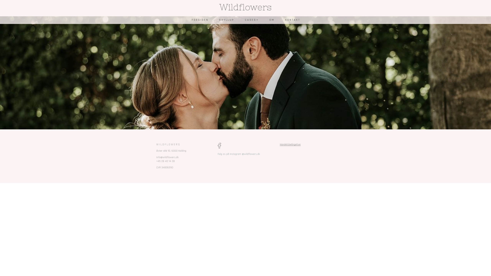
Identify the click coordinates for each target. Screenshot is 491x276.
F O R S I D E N (200, 20)
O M (271, 20)
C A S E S (250, 20)
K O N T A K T (292, 20)
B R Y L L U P (226, 20)
